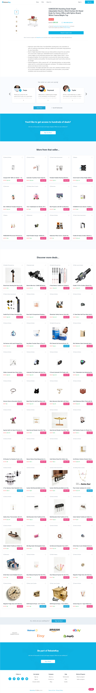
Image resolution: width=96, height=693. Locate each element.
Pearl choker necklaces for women (82, 488)
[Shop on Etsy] (41, 637)
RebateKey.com (40, 37)
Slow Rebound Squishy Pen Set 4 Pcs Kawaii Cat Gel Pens (41, 575)
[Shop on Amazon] (54, 631)
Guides (66, 681)
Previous (10, 94)
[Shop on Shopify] (68, 637)
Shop (37, 2)
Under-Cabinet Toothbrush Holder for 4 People (15, 546)
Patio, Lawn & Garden (78, 265)
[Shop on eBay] (77, 631)
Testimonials (66, 676)
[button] (22, 157)
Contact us (51, 679)
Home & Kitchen (8, 157)
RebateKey (32, 690)
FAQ (42, 2)
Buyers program (81, 676)
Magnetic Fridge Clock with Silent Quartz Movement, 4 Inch (18, 603)
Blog (51, 681)
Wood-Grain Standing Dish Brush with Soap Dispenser (16, 285)
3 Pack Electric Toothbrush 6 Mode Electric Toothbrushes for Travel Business (69, 285)
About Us (49, 2)
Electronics (7, 186)
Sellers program (80, 679)
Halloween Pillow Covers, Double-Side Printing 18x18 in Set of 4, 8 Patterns (69, 235)
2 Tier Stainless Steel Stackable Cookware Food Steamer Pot (18, 488)
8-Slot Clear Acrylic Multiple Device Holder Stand (15, 575)
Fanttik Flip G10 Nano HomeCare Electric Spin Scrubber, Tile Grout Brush (21, 314)
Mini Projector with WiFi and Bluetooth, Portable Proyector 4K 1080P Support (69, 206)
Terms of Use (52, 690)
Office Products (67, 27)
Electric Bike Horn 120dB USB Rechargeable (38, 285)
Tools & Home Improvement (56, 157)
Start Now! (39, 107)
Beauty (75, 157)
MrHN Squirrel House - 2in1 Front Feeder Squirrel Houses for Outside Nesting (46, 603)
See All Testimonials (57, 107)
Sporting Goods (31, 265)
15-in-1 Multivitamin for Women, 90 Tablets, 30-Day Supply (41, 206)
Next (86, 94)
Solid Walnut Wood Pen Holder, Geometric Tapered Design (64, 459)
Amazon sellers (36, 681)
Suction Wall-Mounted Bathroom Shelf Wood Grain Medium (42, 488)
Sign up (36, 676)
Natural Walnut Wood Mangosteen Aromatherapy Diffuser (41, 459)
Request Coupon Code (66, 32)
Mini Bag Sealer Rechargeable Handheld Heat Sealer (40, 546)
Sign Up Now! (48, 132)
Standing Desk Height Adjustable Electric (61, 26)
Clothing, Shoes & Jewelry (33, 186)
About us (51, 676)
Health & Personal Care (9, 265)
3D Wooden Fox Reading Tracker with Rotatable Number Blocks (19, 459)
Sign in (36, 679)
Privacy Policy (59, 690)
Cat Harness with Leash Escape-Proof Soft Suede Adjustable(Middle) (20, 343)
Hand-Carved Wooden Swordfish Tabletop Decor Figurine (41, 430)
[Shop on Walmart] (32, 631)
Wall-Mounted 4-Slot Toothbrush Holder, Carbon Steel (40, 517)
